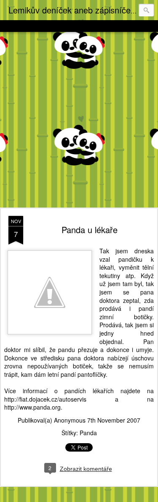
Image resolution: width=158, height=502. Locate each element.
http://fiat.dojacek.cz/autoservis (45, 399)
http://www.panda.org (32, 407)
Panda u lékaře (90, 229)
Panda (88, 432)
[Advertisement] (79, 120)
